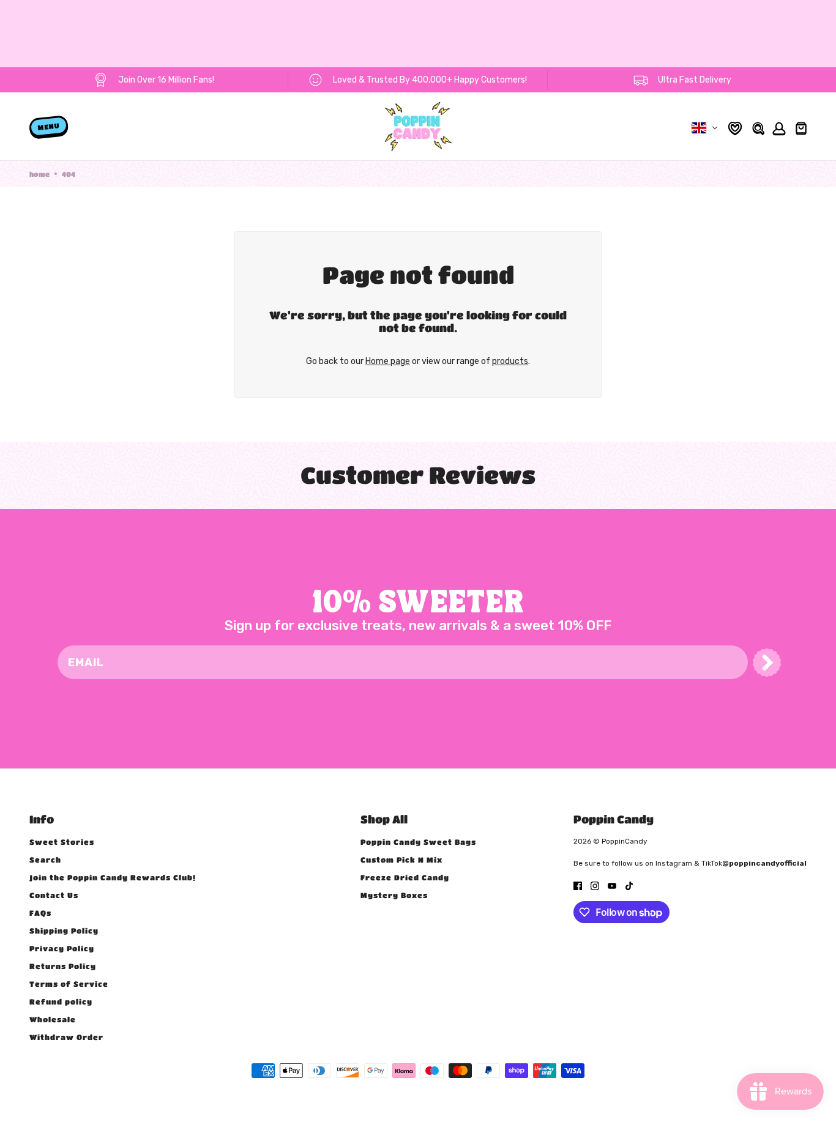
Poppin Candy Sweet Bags (418, 842)
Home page (387, 361)
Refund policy (60, 1001)
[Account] (777, 127)
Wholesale (52, 1019)
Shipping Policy (64, 930)
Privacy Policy (61, 948)
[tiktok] (629, 885)
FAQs (40, 912)
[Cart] (800, 126)
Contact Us (53, 895)
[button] (767, 662)
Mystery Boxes (394, 895)
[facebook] (578, 885)
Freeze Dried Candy (404, 877)
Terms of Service (68, 983)
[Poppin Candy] (418, 126)
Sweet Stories (61, 842)
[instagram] (595, 885)
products (510, 361)
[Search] (757, 127)
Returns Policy (62, 966)
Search (45, 859)
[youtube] (612, 885)
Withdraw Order (66, 1037)
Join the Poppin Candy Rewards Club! (112, 877)
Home (39, 174)
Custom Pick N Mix (401, 859)
